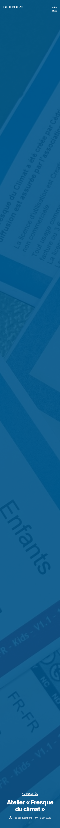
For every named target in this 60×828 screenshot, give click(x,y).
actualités (30, 793)
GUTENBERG (13, 7)
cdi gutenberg (25, 817)
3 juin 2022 (45, 817)
